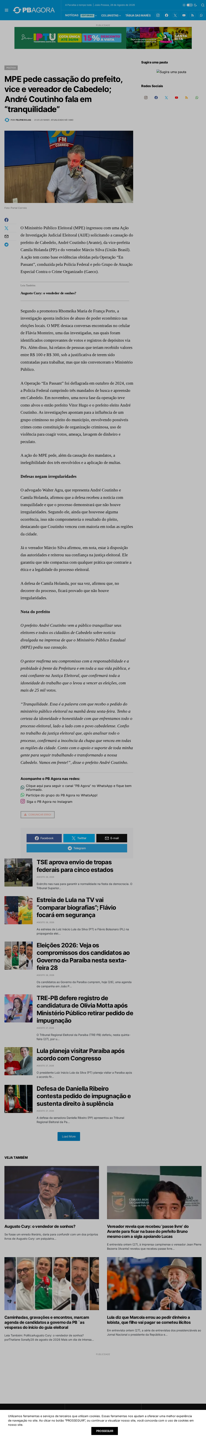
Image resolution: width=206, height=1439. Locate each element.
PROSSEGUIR (104, 1431)
